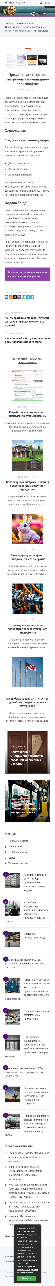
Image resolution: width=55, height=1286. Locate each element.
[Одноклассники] (11, 297)
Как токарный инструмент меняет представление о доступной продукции (27, 486)
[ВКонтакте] (6, 297)
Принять (26, 1278)
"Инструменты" (27, 362)
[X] (15, 297)
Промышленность (18, 841)
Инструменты (16, 846)
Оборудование (20, 852)
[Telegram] (32, 297)
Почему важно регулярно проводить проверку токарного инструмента (27, 629)
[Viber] (19, 297)
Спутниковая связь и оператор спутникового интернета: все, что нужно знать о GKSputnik (37, 1096)
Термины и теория (18, 863)
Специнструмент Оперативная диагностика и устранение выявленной (25, 1175)
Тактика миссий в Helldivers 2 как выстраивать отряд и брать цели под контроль (24, 963)
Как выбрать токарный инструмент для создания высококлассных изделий (27, 321)
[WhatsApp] (23, 297)
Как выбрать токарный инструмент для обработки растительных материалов (27, 702)
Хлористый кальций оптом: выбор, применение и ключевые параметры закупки (35, 883)
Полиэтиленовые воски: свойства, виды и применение (37, 1015)
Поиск (46, 3)
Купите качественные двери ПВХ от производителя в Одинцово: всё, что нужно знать (24, 1072)
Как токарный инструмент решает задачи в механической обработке (28, 1206)
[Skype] (28, 297)
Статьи (12, 857)
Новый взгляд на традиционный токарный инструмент (28, 1157)
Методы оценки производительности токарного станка (25, 808)
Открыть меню (16, 3)
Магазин (9, 1236)
